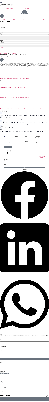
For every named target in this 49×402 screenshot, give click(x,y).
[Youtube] (9, 21)
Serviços (14, 19)
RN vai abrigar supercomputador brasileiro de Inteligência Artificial (13, 87)
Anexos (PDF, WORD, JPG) (3, 371)
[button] (24, 195)
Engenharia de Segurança (12, 53)
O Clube (4, 19)
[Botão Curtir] (1, 69)
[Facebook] (1, 395)
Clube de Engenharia (7, 5)
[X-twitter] (5, 21)
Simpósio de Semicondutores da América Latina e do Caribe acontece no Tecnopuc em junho (22, 131)
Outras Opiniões (37, 138)
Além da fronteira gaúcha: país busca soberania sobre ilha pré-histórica (14, 78)
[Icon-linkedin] (5, 153)
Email (1, 339)
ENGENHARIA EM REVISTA (9, 8)
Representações (16, 139)
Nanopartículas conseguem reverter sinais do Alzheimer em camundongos (15, 97)
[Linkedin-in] (7, 21)
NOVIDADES (27, 8)
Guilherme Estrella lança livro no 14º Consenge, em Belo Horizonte (16, 119)
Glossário (2, 391)
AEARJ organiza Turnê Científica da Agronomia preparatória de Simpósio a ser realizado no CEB (23, 115)
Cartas (1, 390)
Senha (5, 164)
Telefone (1, 351)
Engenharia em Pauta (28, 142)
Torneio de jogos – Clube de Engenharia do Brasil (11, 127)
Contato (44, 19)
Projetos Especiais (3, 381)
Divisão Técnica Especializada (6, 52)
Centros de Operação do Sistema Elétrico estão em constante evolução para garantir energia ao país (20, 108)
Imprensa (35, 19)
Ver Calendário (2, 133)
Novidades (2, 382)
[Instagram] (3, 21)
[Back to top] (47, 396)
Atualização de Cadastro (28, 139)
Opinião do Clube (37, 137)
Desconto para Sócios (28, 137)
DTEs (41, 8)
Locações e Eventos (27, 138)
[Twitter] (7, 395)
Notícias (36, 139)
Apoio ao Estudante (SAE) (18, 138)
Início (0, 52)
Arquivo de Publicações (3, 387)
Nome (1, 362)
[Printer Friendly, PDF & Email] (47, 68)
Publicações (24, 19)
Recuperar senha (24, 169)
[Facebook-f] (1, 21)
